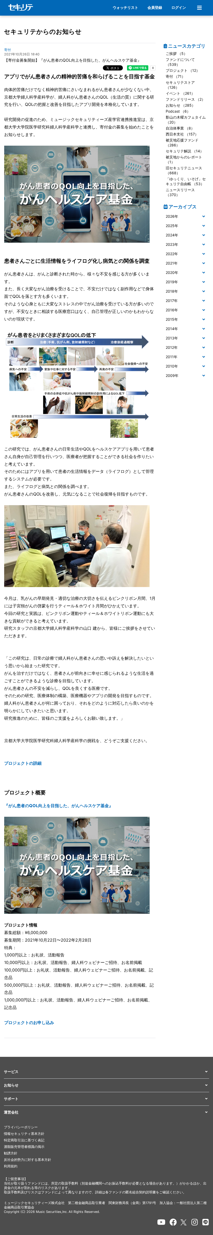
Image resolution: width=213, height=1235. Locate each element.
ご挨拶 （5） (176, 53)
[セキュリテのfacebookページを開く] (173, 1222)
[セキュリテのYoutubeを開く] (161, 1222)
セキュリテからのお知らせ (43, 31)
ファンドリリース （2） (185, 99)
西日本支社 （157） (182, 134)
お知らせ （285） (180, 105)
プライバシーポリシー (21, 1127)
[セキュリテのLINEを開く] (205, 1222)
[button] (186, 216)
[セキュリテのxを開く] (184, 1222)
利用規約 (10, 1166)
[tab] (186, 216)
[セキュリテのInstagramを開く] (194, 1222)
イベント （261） (180, 93)
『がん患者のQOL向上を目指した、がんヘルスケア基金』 (58, 805)
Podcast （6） (178, 111)
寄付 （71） (175, 76)
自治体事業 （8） (180, 128)
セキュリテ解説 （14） (185, 151)
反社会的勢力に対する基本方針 (27, 1160)
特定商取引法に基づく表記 (24, 1140)
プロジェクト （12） (183, 70)
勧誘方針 (10, 1153)
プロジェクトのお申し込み (29, 1022)
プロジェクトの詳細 (23, 763)
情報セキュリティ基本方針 (24, 1134)
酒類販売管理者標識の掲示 (24, 1147)
